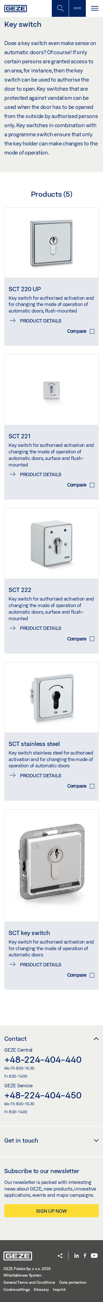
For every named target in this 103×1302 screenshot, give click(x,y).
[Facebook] (85, 1256)
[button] (60, 1256)
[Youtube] (94, 1256)
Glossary (41, 1289)
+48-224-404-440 (42, 1059)
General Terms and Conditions (29, 1282)
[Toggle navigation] (94, 8)
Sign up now (51, 1211)
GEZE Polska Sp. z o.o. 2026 (26, 1268)
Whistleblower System (22, 1275)
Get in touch (21, 1140)
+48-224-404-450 (42, 1095)
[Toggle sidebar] (77, 8)
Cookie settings (16, 1289)
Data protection (72, 1282)
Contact (15, 1038)
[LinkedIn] (76, 1256)
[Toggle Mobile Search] (60, 8)
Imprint (59, 1289)
